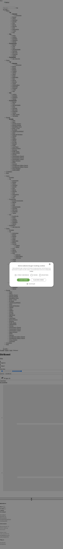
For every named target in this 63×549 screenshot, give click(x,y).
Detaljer (31, 271)
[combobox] (49, 264)
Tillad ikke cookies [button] (38, 280)
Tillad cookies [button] (23, 280)
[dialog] (31, 274)
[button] (31, 284)
